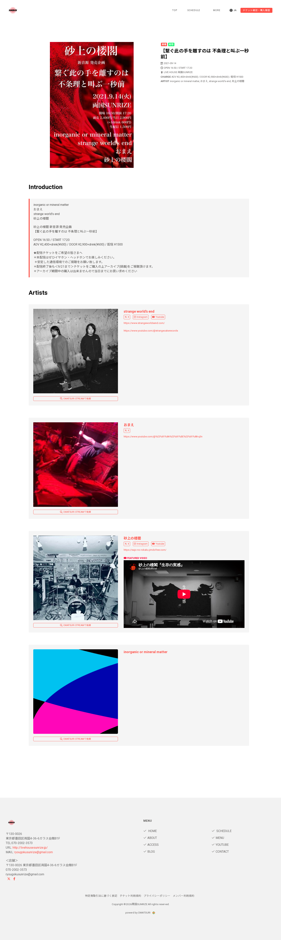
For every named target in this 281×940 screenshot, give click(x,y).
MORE (216, 10)
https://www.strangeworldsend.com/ (144, 323)
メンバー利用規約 (183, 895)
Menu (220, 838)
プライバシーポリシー (157, 895)
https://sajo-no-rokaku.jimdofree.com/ (145, 549)
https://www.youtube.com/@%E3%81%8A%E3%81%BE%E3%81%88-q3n (163, 436)
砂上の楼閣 (132, 538)
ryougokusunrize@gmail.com (33, 852)
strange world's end (139, 311)
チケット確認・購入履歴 (256, 10)
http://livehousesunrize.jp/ (30, 847)
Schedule (223, 831)
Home (152, 831)
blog (151, 851)
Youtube (160, 317)
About (152, 838)
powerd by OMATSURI (138, 912)
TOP (174, 10)
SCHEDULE (193, 10)
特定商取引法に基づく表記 (101, 895)
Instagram (142, 317)
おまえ (129, 425)
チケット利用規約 (130, 895)
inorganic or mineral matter (145, 652)
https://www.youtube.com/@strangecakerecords (151, 330)
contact (222, 851)
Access (153, 845)
